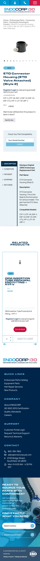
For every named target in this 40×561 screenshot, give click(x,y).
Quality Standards (12, 411)
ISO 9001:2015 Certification (16, 408)
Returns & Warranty (13, 436)
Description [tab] (10, 163)
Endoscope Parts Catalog (16, 380)
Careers (8, 415)
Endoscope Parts (17, 20)
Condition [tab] (9, 169)
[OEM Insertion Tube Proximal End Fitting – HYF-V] (20, 293)
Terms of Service (21, 557)
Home (5, 20)
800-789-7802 (14, 451)
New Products (10, 390)
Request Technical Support (17, 433)
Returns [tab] (8, 185)
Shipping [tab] (8, 179)
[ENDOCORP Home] (19, 10)
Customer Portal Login (14, 429)
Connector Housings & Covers (16, 23)
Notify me (9, 120)
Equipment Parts (12, 383)
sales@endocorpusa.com (19, 454)
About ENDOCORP (12, 405)
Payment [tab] (8, 174)
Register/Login (9, 90)
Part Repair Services (13, 386)
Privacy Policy (8, 557)
